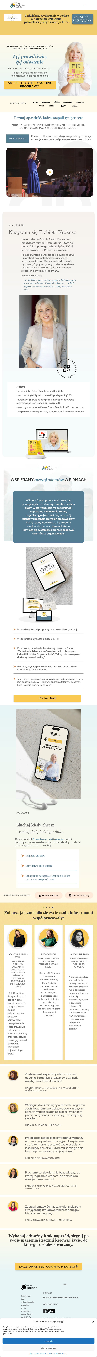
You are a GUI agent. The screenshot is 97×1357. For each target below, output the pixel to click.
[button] (93, 1321)
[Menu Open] (65, 1283)
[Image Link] (48, 895)
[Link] (45, 1311)
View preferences (48, 1348)
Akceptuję (48, 1341)
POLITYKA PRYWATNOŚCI (38, 1353)
